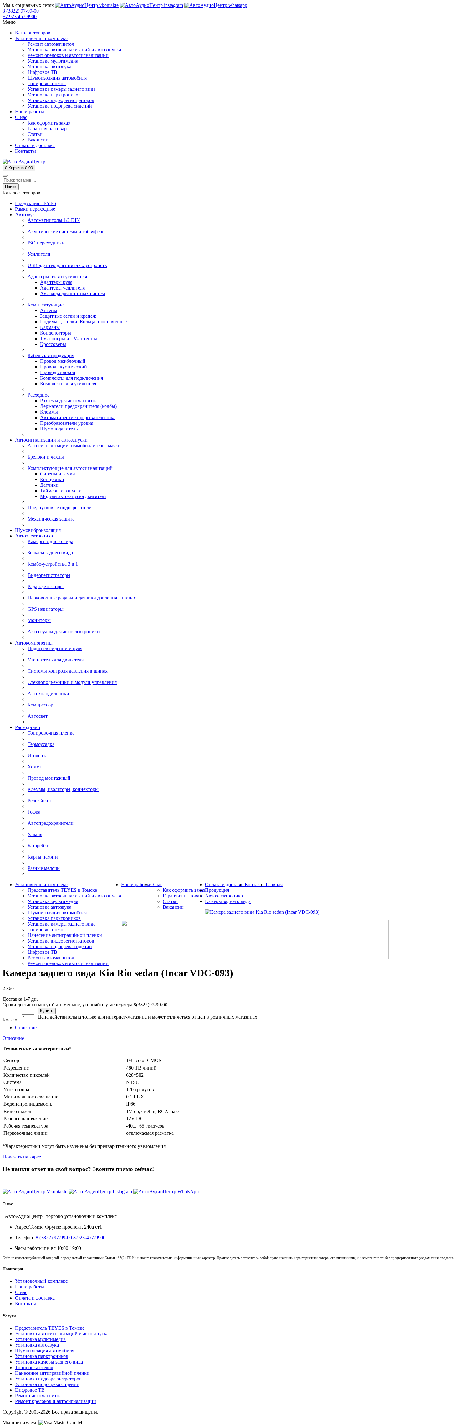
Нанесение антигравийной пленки (52, 1373)
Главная (274, 884)
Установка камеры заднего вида (49, 1361)
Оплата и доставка (35, 1298)
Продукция (217, 890)
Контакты (25, 1303)
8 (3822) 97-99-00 (21, 1181)
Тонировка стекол (34, 1367)
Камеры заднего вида (228, 901)
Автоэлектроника (224, 895)
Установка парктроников (41, 1356)
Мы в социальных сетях (28, 5)
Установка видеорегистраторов (48, 1378)
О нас (21, 1292)
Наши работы (29, 1286)
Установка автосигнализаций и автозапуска (62, 1333)
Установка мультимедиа (40, 1339)
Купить (46, 1011)
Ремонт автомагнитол (38, 1395)
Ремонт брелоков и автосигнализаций (55, 1401)
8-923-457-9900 (89, 1237)
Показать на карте (22, 1156)
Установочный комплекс (41, 1281)
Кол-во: (10, 1019)
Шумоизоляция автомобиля (44, 1350)
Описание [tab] (26, 1027)
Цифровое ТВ (30, 1390)
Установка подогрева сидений (47, 1384)
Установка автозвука (37, 1345)
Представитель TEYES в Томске (49, 1328)
